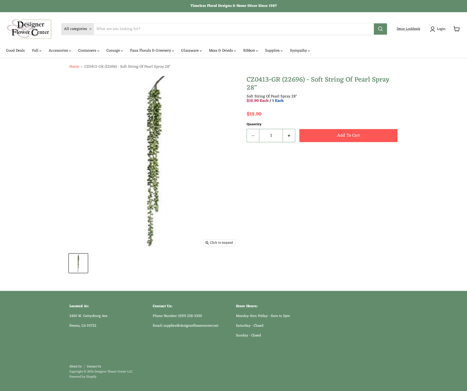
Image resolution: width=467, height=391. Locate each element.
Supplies (273, 50)
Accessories (59, 50)
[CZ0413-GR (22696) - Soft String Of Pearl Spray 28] (78, 263)
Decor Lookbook (408, 29)
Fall (35, 50)
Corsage (114, 50)
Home (74, 67)
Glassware (190, 50)
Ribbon (249, 50)
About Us (75, 366)
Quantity (254, 124)
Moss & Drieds (221, 50)
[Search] (380, 29)
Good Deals (15, 50)
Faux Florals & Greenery (151, 50)
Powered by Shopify (83, 377)
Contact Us (94, 366)
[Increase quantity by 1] (289, 135)
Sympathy (299, 50)
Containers (87, 50)
